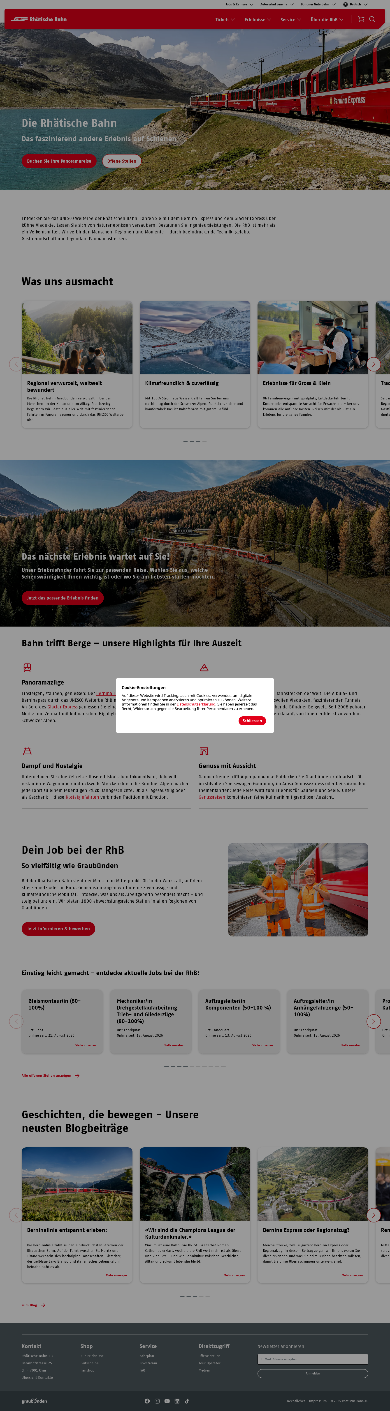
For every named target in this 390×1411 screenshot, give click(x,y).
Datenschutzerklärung (196, 704)
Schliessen (252, 720)
